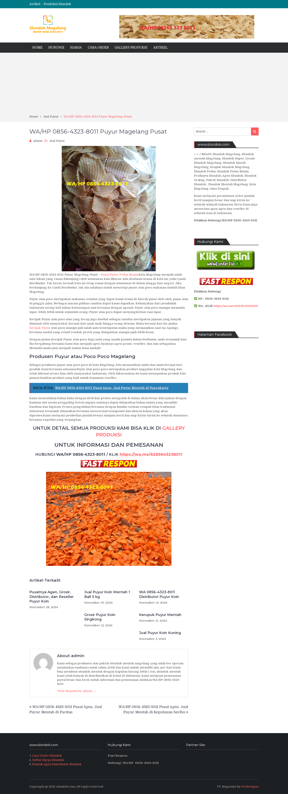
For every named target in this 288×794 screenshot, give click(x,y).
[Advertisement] (144, 85)
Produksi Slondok (57, 4)
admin (38, 141)
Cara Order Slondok (47, 755)
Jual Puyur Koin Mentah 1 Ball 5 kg (107, 594)
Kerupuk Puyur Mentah (160, 615)
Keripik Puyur (39, 328)
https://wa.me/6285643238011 (151, 454)
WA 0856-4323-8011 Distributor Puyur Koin (159, 594)
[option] (105, 4)
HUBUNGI (56, 47)
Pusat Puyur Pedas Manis (119, 274)
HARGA (76, 47)
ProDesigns (250, 786)
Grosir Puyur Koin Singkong (99, 617)
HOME (37, 47)
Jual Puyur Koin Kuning (160, 633)
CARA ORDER (98, 47)
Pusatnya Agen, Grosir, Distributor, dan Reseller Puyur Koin (51, 596)
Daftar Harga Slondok (48, 760)
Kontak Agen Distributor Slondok (57, 764)
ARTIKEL (160, 47)
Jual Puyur (57, 141)
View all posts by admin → (76, 691)
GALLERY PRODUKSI (131, 47)
